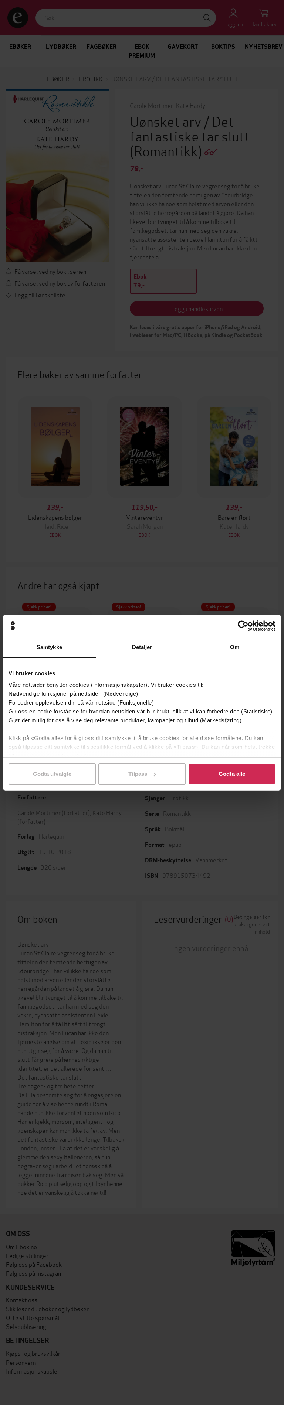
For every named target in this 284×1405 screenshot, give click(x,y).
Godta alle (232, 774)
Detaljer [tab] (142, 647)
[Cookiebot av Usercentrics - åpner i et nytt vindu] (243, 625)
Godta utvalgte (52, 774)
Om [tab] (234, 647)
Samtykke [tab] (49, 647)
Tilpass (137, 774)
